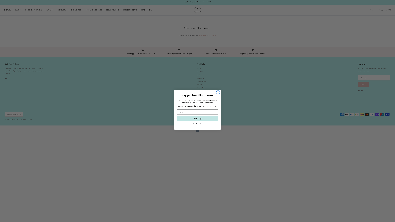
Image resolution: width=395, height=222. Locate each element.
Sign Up (197, 118)
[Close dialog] (218, 92)
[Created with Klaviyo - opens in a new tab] (197, 131)
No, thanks (197, 124)
